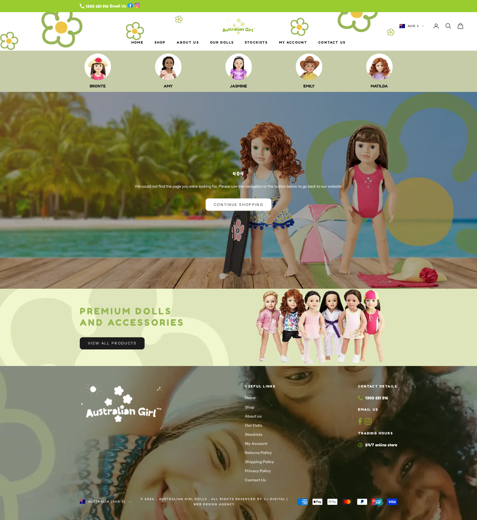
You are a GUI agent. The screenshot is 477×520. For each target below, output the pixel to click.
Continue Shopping (238, 204)
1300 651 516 (376, 398)
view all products (112, 343)
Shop (160, 42)
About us (188, 42)
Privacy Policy (258, 470)
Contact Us (332, 42)
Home (137, 42)
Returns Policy (258, 452)
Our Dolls (222, 42)
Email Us (368, 409)
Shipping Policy (259, 461)
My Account (293, 42)
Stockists (256, 42)
